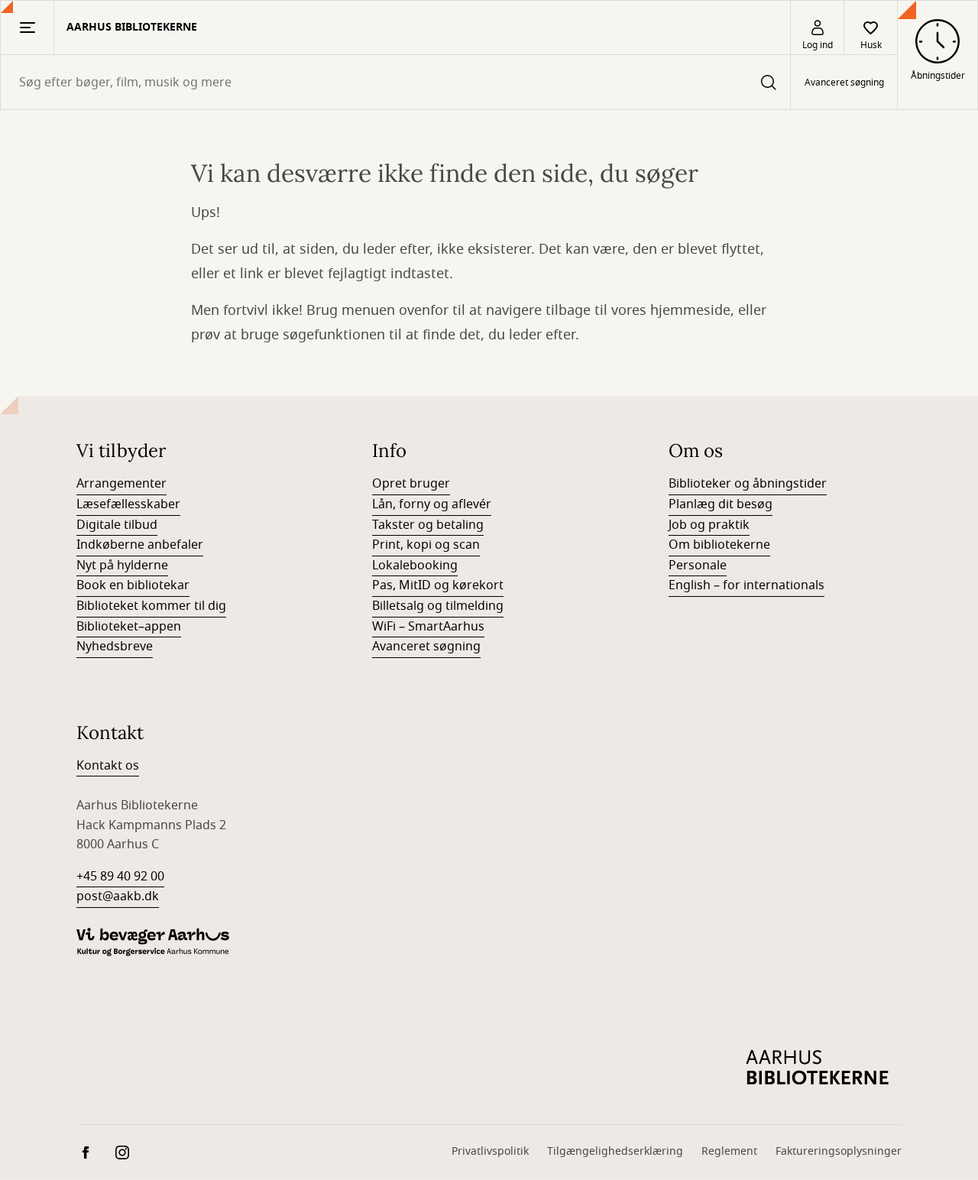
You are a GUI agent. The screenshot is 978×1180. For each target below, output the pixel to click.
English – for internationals (746, 585)
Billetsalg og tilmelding (438, 606)
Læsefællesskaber (128, 504)
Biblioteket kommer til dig (151, 606)
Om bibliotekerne (719, 545)
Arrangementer (121, 484)
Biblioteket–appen (128, 627)
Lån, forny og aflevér (431, 504)
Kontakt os (107, 766)
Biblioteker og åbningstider (748, 484)
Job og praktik (709, 525)
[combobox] (395, 82)
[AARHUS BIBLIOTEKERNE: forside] (818, 1067)
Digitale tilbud (116, 525)
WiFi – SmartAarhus (428, 627)
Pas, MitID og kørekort (438, 585)
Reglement (729, 1151)
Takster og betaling (428, 525)
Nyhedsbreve (114, 646)
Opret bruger (411, 484)
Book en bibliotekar (132, 585)
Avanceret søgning (844, 82)
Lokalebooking (415, 565)
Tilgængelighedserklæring (615, 1151)
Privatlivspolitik (490, 1151)
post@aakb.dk (117, 896)
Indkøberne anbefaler (139, 545)
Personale (698, 565)
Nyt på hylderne (122, 565)
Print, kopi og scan (426, 545)
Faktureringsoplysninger (839, 1151)
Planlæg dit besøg (720, 504)
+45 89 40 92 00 (120, 876)
